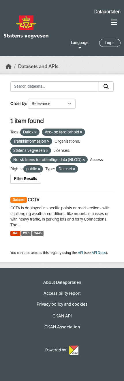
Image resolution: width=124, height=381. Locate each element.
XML (15, 233)
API (80, 253)
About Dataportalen (62, 282)
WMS (38, 233)
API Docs (99, 253)
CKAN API (62, 316)
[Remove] (35, 132)
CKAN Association (62, 327)
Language (80, 42)
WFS (26, 233)
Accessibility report (62, 293)
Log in (109, 43)
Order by (18, 103)
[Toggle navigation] (114, 22)
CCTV (34, 199)
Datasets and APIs (38, 67)
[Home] (9, 67)
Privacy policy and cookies (62, 304)
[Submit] (106, 86)
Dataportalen (107, 11)
